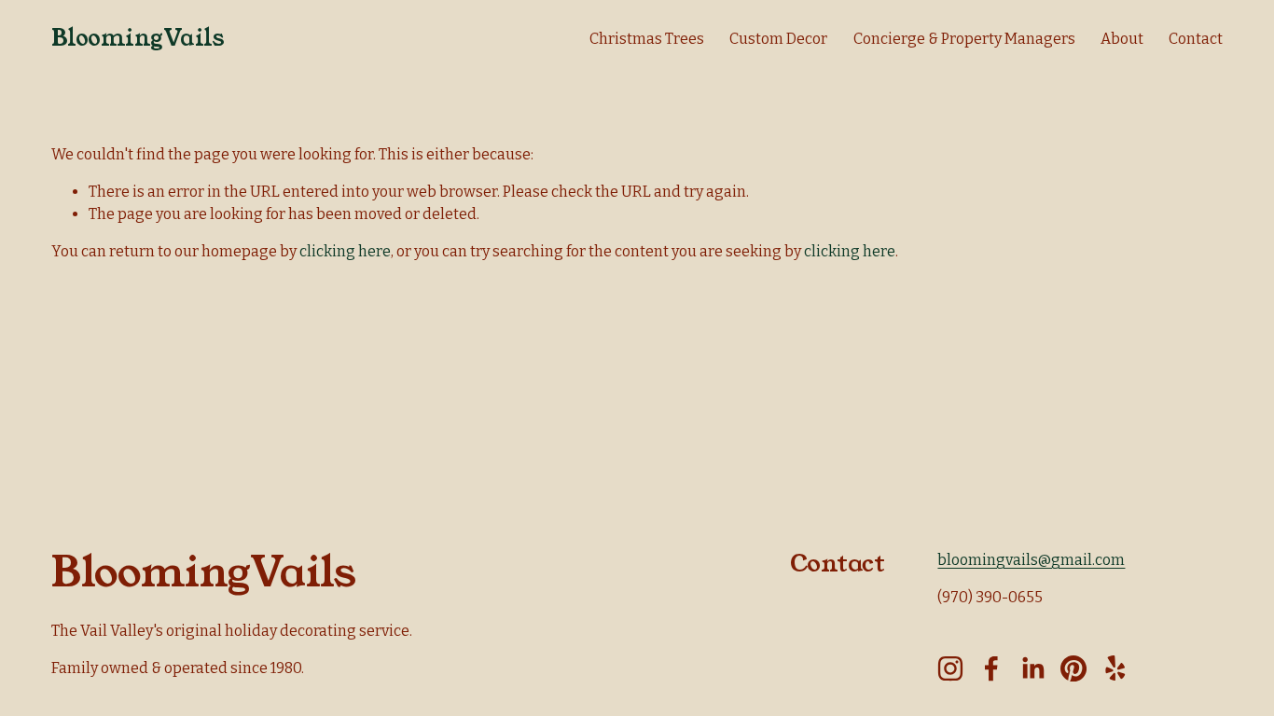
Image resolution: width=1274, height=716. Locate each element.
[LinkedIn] (1032, 668)
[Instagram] (950, 668)
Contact (1196, 39)
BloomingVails (138, 38)
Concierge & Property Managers (964, 39)
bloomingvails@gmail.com (1031, 560)
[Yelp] (1114, 668)
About (1122, 39)
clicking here (345, 251)
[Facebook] (991, 668)
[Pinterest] (1073, 668)
